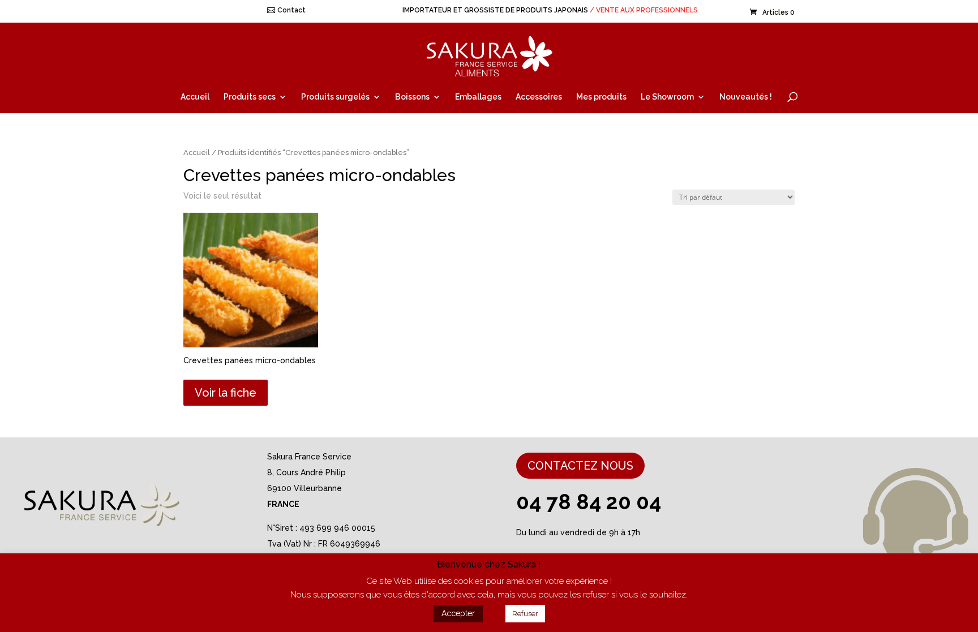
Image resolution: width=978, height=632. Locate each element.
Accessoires (539, 97)
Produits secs (250, 97)
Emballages (478, 97)
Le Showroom (667, 97)
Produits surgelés (335, 97)
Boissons (412, 97)
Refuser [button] (525, 613)
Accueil (195, 97)
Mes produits (601, 97)
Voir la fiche (225, 392)
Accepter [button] (458, 613)
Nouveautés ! (745, 97)
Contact (291, 10)
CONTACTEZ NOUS (580, 465)
